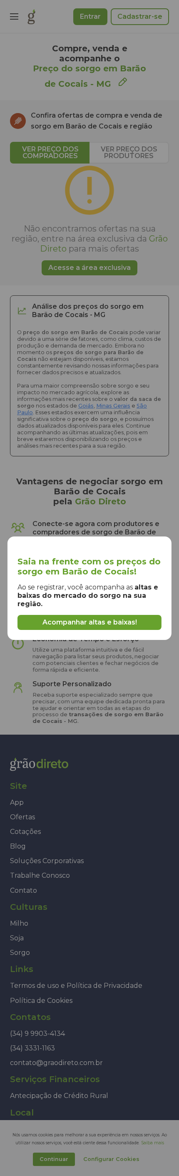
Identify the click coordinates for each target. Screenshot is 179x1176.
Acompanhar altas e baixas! (89, 622)
